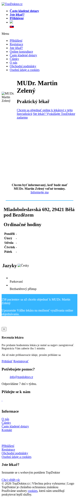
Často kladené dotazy (23, 55)
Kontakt (7, 430)
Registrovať (21, 361)
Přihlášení (16, 40)
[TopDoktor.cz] (43, 22)
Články (14, 59)
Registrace (16, 44)
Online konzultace (21, 51)
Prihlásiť (7, 361)
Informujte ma (40, 192)
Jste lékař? (16, 48)
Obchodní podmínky (23, 66)
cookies (32, 491)
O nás (13, 62)
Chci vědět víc (11, 480)
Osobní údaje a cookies (25, 70)
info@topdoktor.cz (21, 377)
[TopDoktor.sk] (12, 27)
